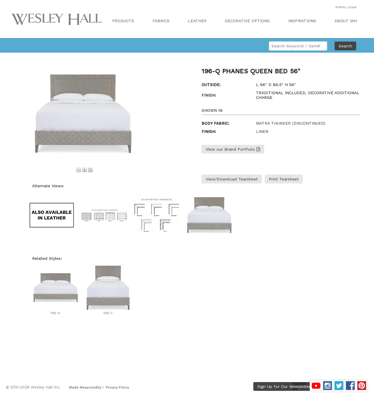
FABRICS (161, 20)
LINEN (262, 131)
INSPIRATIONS (302, 20)
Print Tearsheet (284, 179)
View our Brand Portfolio (231, 149)
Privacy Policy (117, 387)
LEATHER (197, 20)
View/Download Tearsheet (232, 179)
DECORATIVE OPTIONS (247, 20)
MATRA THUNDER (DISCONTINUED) (290, 123)
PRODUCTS (123, 20)
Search (345, 46)
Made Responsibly (85, 387)
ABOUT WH (346, 20)
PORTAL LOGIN (345, 7)
